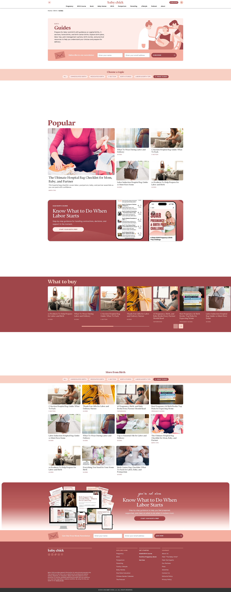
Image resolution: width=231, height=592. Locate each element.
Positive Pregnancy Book (148, 557)
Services (142, 560)
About (163, 6)
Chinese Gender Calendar (125, 576)
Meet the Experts (168, 560)
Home (50, 11)
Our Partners (166, 563)
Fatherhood (157, 321)
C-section (154, 154)
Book (92, 6)
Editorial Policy (167, 576)
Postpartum (122, 6)
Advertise (165, 570)
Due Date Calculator (123, 573)
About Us (165, 553)
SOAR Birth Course (145, 553)
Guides (119, 154)
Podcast (154, 6)
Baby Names (102, 6)
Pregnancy (69, 6)
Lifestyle (144, 6)
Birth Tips (52, 190)
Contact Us (166, 573)
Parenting (133, 6)
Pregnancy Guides (186, 321)
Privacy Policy (167, 579)
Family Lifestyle (121, 566)
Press (163, 566)
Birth (112, 6)
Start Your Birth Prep (68, 229)
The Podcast (120, 579)
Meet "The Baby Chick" (170, 557)
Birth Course (81, 6)
